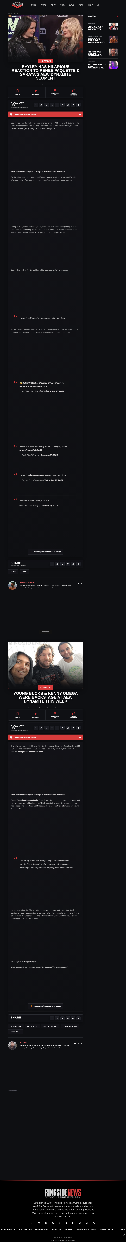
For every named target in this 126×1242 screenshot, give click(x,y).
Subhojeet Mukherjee (32, 84)
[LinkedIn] (52, 105)
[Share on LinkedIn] (62, 564)
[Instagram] (68, 105)
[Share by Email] (78, 564)
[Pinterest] (57, 105)
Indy (90, 5)
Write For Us (25, 1229)
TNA (62, 5)
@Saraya (43, 383)
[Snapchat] (73, 105)
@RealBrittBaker (30, 383)
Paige (24, 571)
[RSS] (94, 1223)
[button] (98, 5)
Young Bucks (15, 1031)
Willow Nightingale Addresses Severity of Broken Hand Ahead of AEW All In (97, 66)
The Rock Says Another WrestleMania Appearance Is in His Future (95, 53)
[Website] (75, 1043)
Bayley (13, 571)
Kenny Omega (32, 1026)
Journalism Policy (86, 1229)
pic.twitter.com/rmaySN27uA (33, 386)
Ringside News (30, 962)
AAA (71, 5)
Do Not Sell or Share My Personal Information (63, 1240)
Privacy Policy (107, 1229)
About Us (57, 1229)
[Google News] (46, 105)
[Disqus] (45, 1124)
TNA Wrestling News (95, 36)
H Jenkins (32, 707)
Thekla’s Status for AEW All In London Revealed (96, 28)
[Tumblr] (66, 1223)
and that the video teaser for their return (50, 806)
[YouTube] (62, 105)
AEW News (17, 13)
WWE (43, 5)
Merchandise (42, 1229)
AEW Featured (16, 1026)
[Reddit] (78, 105)
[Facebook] (36, 105)
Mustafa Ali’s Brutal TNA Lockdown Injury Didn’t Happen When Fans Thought (97, 40)
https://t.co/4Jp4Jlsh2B (30, 450)
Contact (69, 1229)
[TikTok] (87, 1223)
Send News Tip (8, 1229)
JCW (80, 5)
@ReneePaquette (56, 383)
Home (33, 5)
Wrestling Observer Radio (27, 800)
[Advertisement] (26, 253)
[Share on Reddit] (73, 564)
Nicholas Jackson (70, 1026)
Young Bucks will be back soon (30, 752)
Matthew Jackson (50, 1026)
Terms (121, 1229)
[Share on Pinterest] (68, 564)
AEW (53, 5)
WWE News (91, 49)
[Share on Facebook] (52, 564)
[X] (41, 105)
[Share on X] (57, 564)
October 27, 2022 (55, 391)
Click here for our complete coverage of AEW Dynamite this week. (38, 172)
